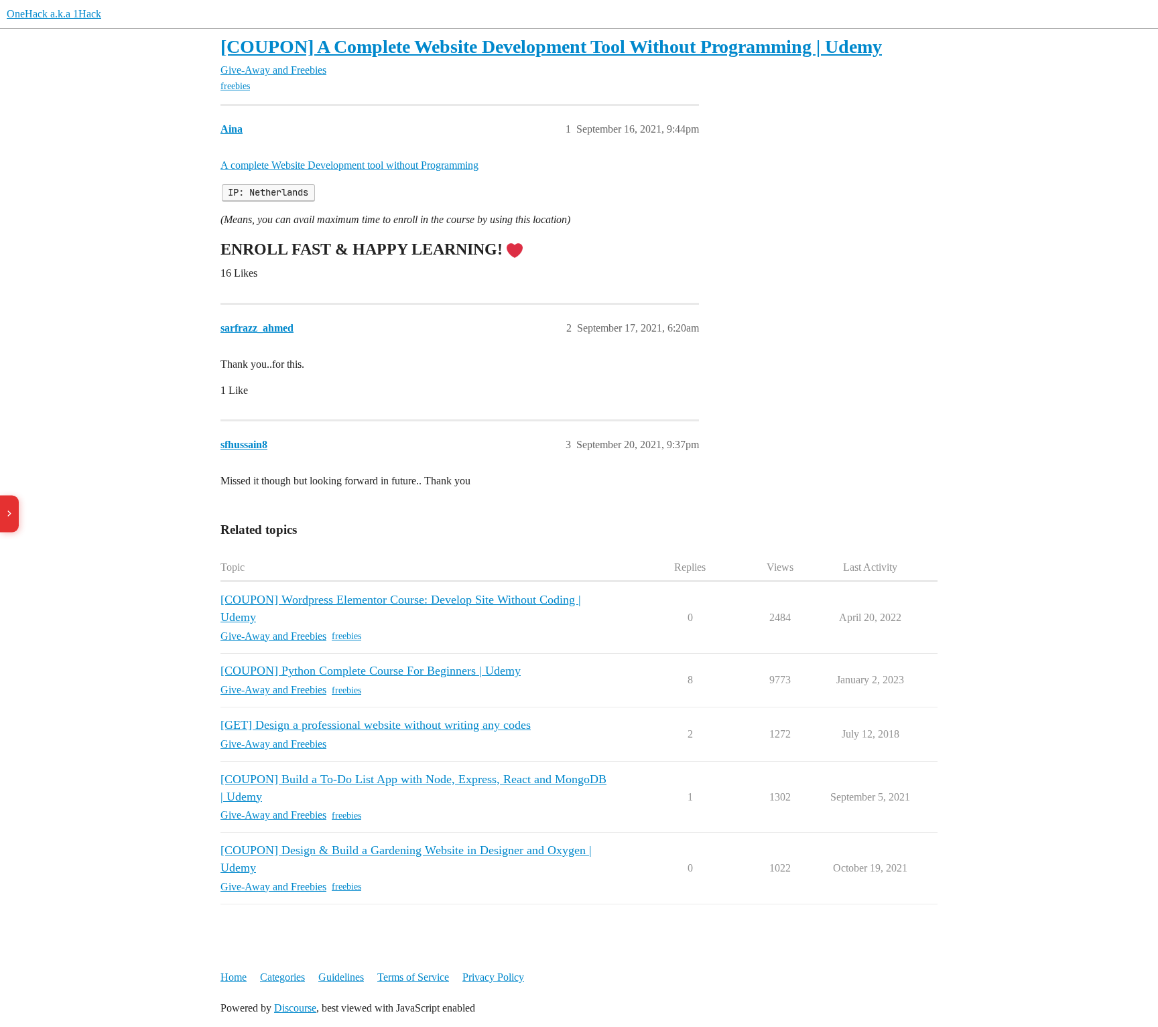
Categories (282, 977)
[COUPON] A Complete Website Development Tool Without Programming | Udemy (551, 46)
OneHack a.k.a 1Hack (54, 13)
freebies (235, 86)
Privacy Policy (493, 977)
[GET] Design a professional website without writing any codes (375, 725)
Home (233, 977)
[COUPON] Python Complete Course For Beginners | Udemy (370, 670)
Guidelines (341, 977)
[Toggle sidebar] (9, 513)
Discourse (295, 1008)
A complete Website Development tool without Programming (349, 165)
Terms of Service (413, 977)
